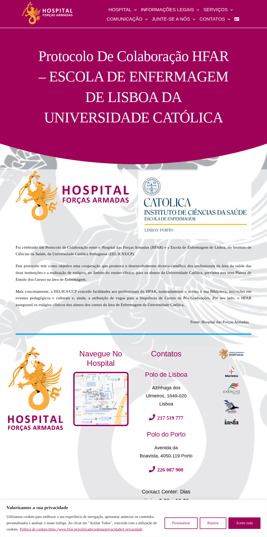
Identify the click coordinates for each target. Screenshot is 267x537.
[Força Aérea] (231, 401)
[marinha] (231, 364)
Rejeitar (213, 523)
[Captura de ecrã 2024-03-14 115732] (101, 375)
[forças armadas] (231, 348)
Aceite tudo (244, 523)
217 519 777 (170, 418)
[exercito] (231, 385)
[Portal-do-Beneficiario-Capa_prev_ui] (231, 421)
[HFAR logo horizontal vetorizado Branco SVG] (47, 3)
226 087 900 (170, 470)
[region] (133, 518)
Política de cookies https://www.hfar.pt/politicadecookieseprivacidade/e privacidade (81, 529)
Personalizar (181, 523)
